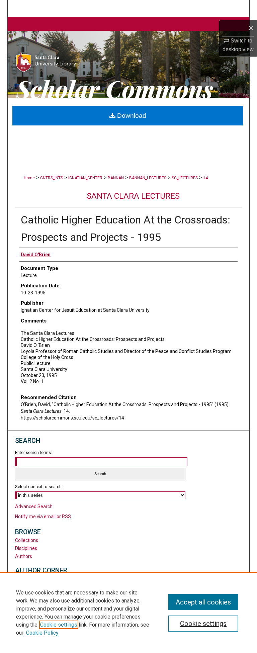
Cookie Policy (42, 633)
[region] (128, 612)
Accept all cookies (203, 602)
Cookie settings (58, 625)
